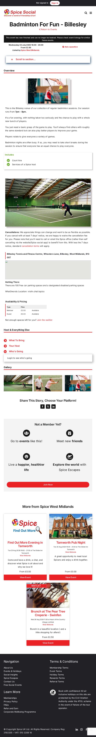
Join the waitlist (44, 320)
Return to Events (48, 29)
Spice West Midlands (30, 50)
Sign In (55, 3)
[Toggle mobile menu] (91, 13)
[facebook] (86, 729)
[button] (48, 59)
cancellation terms (30, 246)
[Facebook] (42, 406)
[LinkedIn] (53, 406)
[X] (48, 406)
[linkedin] (77, 729)
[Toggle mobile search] (86, 13)
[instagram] (81, 729)
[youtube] (91, 729)
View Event (25, 577)
